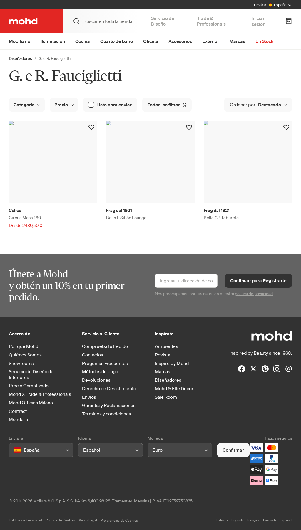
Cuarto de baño (116, 41)
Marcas (237, 41)
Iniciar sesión (258, 21)
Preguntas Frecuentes (105, 363)
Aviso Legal (88, 520)
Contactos (92, 355)
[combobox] (14, 450)
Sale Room (166, 397)
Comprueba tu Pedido (105, 346)
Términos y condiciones (106, 414)
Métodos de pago (100, 371)
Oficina (150, 41)
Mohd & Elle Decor (174, 388)
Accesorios (180, 41)
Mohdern (18, 419)
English (237, 520)
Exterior (210, 41)
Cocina (82, 41)
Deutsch (269, 520)
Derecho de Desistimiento (109, 388)
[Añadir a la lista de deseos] (91, 127)
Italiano (222, 520)
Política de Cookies (60, 520)
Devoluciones (96, 380)
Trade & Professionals (211, 21)
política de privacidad (254, 293)
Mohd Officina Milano (31, 403)
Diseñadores (20, 58)
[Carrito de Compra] (288, 21)
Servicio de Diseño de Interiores (31, 374)
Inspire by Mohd (172, 363)
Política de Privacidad (25, 520)
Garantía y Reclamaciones (109, 405)
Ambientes (166, 346)
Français (253, 520)
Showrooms (21, 363)
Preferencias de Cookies (119, 520)
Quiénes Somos (25, 355)
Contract (18, 411)
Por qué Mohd (23, 346)
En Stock (264, 41)
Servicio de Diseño (162, 21)
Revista (162, 355)
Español (286, 520)
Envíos (89, 397)
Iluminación (53, 41)
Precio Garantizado (29, 385)
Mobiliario (19, 41)
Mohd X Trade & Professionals (40, 394)
